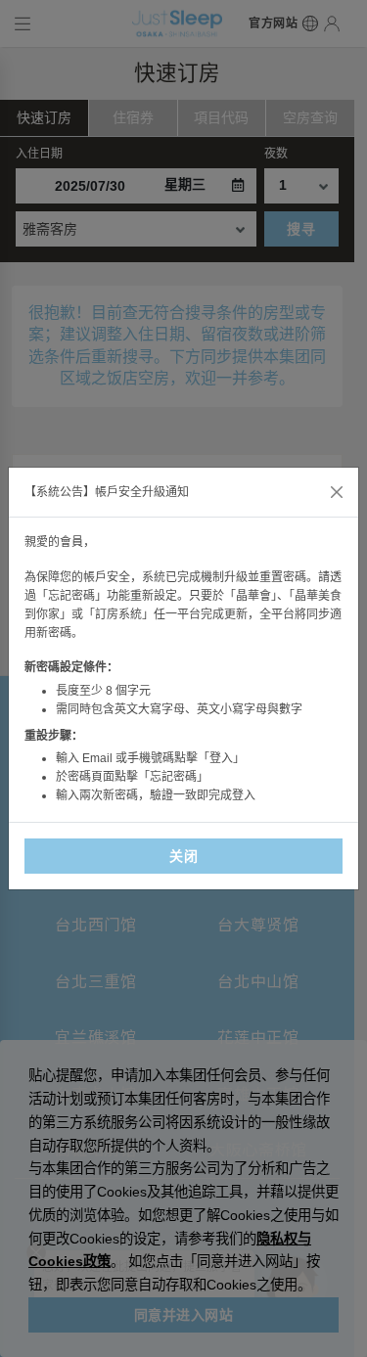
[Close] (336, 492)
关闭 (183, 856)
